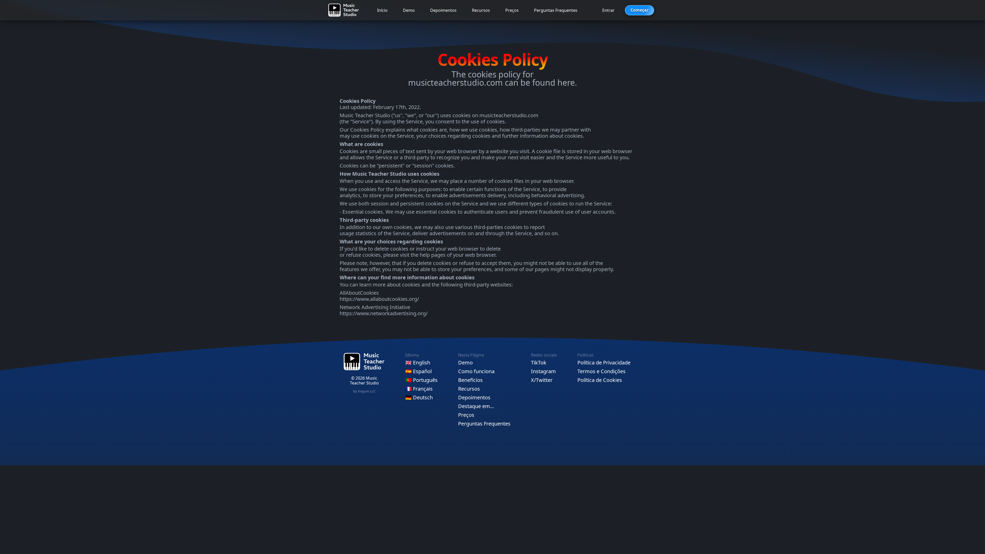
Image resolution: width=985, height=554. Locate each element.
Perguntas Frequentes (555, 10)
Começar (639, 10)
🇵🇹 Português (421, 380)
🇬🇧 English (417, 363)
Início (382, 10)
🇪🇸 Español (418, 371)
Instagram (543, 371)
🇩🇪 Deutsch (419, 397)
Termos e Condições (601, 371)
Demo (409, 10)
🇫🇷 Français (419, 389)
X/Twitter (542, 380)
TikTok (538, 363)
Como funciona (476, 371)
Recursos (481, 10)
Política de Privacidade (604, 363)
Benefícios (470, 380)
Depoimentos (443, 10)
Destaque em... (476, 406)
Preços (512, 10)
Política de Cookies (599, 380)
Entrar (608, 10)
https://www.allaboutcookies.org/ (379, 298)
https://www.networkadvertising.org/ (384, 313)
